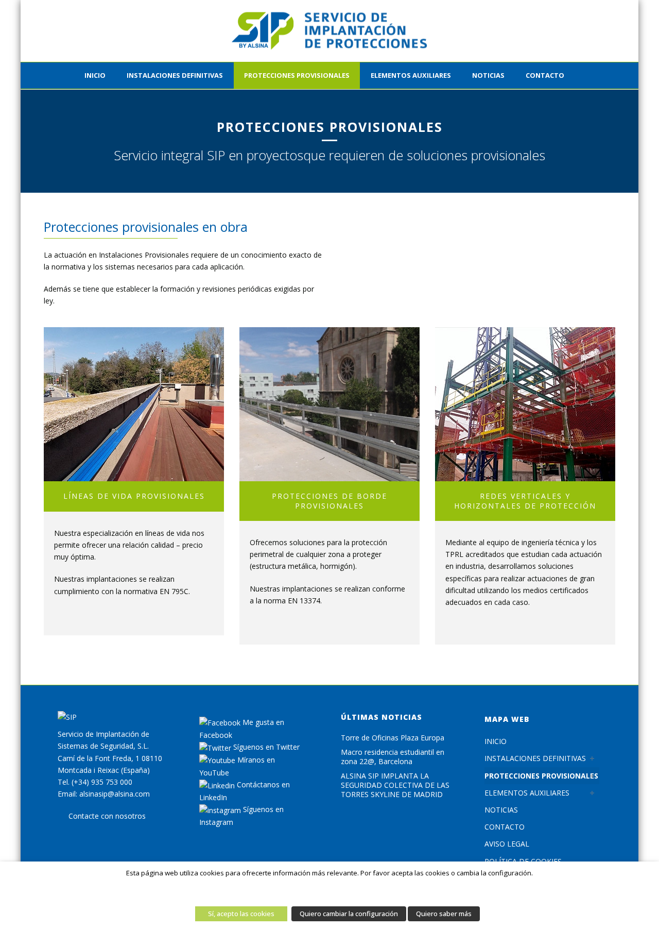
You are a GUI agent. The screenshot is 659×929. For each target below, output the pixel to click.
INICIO (95, 75)
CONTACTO (545, 75)
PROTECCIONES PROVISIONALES (297, 75)
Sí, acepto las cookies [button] (241, 913)
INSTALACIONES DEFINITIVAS (175, 75)
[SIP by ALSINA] (329, 31)
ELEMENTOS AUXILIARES (411, 75)
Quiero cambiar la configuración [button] (349, 913)
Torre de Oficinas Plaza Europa (392, 737)
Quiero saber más (444, 913)
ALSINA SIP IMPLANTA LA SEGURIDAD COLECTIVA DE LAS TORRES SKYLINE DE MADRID (395, 785)
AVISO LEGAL (506, 844)
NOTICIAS (501, 810)
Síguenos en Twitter (265, 747)
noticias (488, 75)
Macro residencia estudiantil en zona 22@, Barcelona (392, 757)
